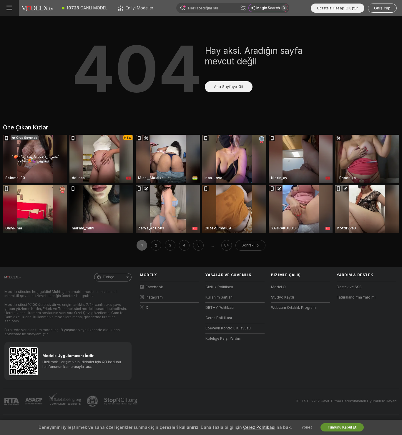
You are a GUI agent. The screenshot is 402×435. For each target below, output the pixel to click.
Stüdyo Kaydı (282, 297)
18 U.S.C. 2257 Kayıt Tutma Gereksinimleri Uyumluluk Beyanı (346, 401)
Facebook (154, 287)
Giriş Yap (382, 8)
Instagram (154, 297)
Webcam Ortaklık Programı (294, 308)
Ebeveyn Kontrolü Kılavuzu (228, 328)
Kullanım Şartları (218, 297)
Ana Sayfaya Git (228, 86)
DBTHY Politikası (219, 308)
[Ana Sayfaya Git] (38, 8)
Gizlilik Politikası (219, 287)
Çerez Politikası (218, 318)
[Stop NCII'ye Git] (121, 401)
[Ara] (243, 8)
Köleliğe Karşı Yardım (223, 338)
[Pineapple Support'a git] (93, 401)
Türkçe (108, 277)
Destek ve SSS (349, 287)
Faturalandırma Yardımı (356, 297)
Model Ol (279, 287)
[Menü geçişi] (9, 8)
